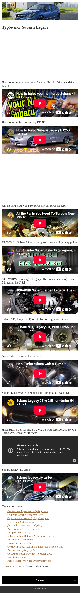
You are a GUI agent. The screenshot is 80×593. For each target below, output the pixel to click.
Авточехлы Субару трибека (22, 550)
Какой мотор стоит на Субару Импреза (29, 560)
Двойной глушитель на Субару (24, 525)
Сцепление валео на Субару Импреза (28, 518)
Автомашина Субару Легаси (23, 529)
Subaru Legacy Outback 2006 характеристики (32, 536)
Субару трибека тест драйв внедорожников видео (35, 546)
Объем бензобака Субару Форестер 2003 (29, 553)
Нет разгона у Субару (19, 532)
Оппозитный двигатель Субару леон (27, 511)
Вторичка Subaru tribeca (20, 543)
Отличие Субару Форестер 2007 (25, 515)
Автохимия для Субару (20, 539)
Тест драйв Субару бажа (20, 522)
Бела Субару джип (17, 557)
